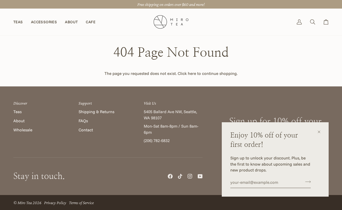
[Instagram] (190, 176)
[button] (20, 22)
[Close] (321, 132)
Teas (17, 111)
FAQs (83, 120)
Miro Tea (25, 202)
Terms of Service (81, 202)
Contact (86, 129)
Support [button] (85, 103)
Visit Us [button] (150, 103)
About (19, 120)
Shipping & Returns (96, 111)
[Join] (306, 181)
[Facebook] (170, 176)
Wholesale (22, 129)
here (192, 73)
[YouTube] (200, 176)
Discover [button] (20, 103)
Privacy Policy (55, 202)
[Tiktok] (180, 176)
